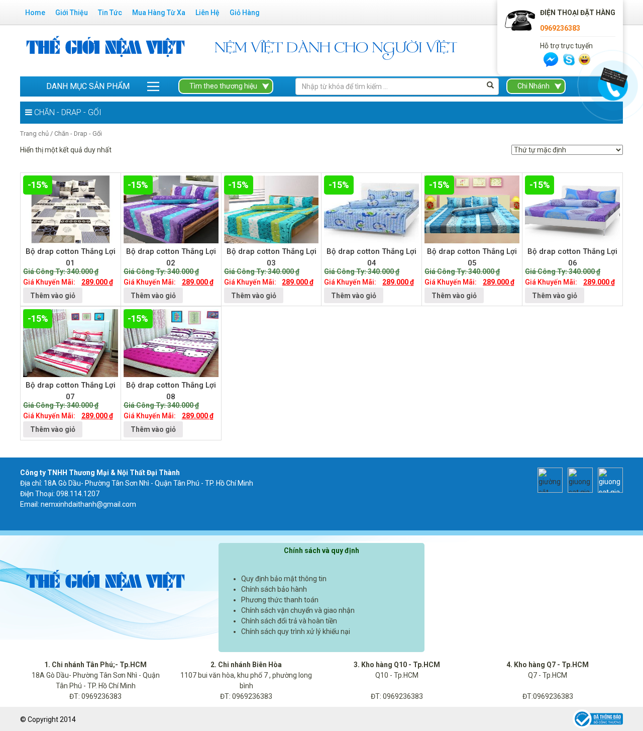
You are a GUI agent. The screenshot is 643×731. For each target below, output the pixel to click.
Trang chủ (34, 133)
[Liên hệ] (611, 77)
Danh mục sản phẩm (88, 86)
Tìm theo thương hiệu (223, 86)
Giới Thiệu (71, 13)
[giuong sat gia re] (578, 479)
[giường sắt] (547, 479)
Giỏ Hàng (245, 13)
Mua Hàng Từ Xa (158, 13)
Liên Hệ (207, 13)
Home (35, 13)
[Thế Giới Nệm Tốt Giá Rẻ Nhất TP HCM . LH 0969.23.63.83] (105, 50)
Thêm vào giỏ (52, 296)
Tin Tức (110, 13)
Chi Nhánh (533, 86)
